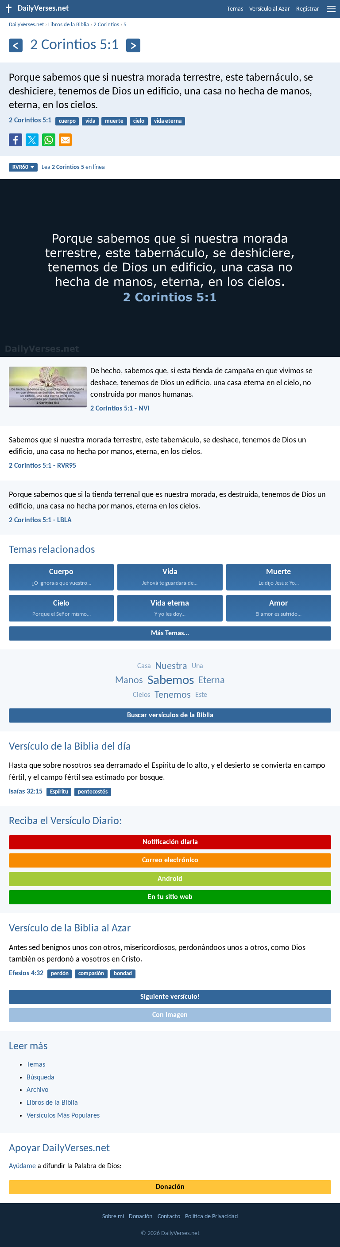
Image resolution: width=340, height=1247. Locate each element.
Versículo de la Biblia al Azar (70, 928)
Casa (144, 666)
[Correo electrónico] (67, 142)
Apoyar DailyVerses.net (59, 1148)
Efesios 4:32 (26, 973)
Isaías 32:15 (25, 791)
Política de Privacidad (211, 1216)
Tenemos (173, 695)
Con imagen (170, 1015)
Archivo (37, 1090)
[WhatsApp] (50, 140)
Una (197, 666)
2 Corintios (106, 24)
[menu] (331, 12)
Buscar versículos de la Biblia (170, 715)
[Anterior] (16, 45)
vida (90, 121)
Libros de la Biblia (68, 24)
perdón (60, 974)
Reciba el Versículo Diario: (65, 821)
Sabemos (170, 680)
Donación (170, 1187)
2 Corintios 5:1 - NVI (119, 408)
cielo (138, 121)
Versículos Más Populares (63, 1115)
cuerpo (67, 121)
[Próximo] (133, 45)
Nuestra (171, 666)
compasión (91, 974)
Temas (235, 9)
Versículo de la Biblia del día (70, 747)
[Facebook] (17, 142)
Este (201, 695)
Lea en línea (73, 167)
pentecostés (93, 792)
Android (170, 879)
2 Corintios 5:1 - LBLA (40, 520)
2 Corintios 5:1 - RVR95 (42, 465)
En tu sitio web (170, 897)
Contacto (169, 1216)
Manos (129, 681)
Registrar (307, 9)
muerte (114, 121)
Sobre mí (113, 1216)
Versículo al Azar (269, 9)
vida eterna (168, 121)
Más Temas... (170, 633)
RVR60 (20, 167)
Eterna (211, 681)
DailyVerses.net (26, 24)
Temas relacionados (52, 550)
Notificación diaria (170, 842)
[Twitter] (34, 142)
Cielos (141, 695)
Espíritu (59, 792)
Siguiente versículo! (170, 997)
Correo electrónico (170, 860)
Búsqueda (40, 1077)
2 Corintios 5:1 (30, 120)
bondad (123, 974)
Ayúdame (22, 1166)
